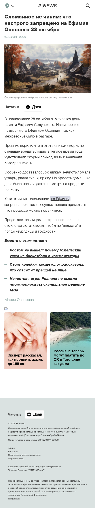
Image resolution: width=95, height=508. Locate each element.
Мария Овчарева (19, 299)
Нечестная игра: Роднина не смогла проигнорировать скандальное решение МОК (47, 284)
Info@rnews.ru (53, 466)
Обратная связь (16, 458)
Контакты (13, 451)
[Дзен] (33, 107)
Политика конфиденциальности (24, 455)
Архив (11, 447)
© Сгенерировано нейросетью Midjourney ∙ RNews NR (38, 97)
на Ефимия (60, 198)
